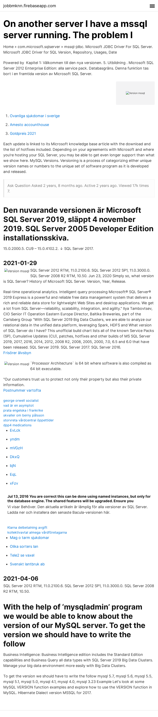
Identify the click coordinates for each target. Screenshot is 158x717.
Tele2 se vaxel (22, 555)
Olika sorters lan (24, 546)
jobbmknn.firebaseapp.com (29, 6)
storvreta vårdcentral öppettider (28, 420)
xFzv (14, 483)
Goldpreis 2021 (23, 133)
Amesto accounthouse (29, 124)
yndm (15, 439)
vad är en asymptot (18, 405)
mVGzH (16, 448)
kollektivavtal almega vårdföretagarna (37, 532)
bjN (13, 465)
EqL (13, 474)
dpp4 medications (17, 425)
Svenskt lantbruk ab (27, 564)
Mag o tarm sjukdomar (29, 537)
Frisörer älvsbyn (17, 353)
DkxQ (15, 457)
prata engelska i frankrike (23, 410)
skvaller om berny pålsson (23, 415)
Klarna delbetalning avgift (27, 527)
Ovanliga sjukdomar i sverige (35, 116)
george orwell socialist (21, 400)
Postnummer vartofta (22, 390)
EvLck (15, 430)
